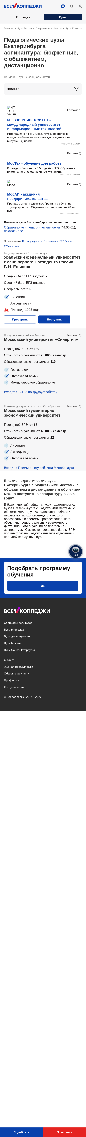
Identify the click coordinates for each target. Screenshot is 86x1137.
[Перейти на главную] (23, 6)
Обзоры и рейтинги (16, 673)
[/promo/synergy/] (43, 364)
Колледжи (23, 17)
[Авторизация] (80, 6)
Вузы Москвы (12, 643)
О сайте (9, 659)
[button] (72, 6)
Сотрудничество (14, 687)
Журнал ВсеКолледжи (18, 666)
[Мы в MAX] (63, 6)
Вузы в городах (14, 629)
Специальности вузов (18, 622)
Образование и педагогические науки (32, 227)
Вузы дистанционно (17, 636)
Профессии (11, 680)
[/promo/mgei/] (43, 435)
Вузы (63, 17)
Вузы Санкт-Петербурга (19, 650)
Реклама (72, 110)
